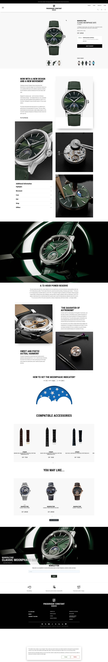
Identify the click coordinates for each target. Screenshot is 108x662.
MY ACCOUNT (71, 613)
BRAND (29, 614)
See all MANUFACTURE (54, 520)
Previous (11, 443)
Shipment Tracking (33, 616)
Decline (75, 656)
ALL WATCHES (31, 611)
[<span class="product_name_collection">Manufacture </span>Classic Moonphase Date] (79, 63)
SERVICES (89, 5)
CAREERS (71, 619)
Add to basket (89, 46)
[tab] (33, 187)
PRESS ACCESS (53, 613)
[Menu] (3, 7)
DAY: (44, 380)
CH (104, 5)
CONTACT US (99, 5)
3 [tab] (55, 516)
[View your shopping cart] (105, 10)
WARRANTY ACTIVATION (73, 611)
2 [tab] (55, 463)
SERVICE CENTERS (53, 618)
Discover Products (7, 563)
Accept (65, 656)
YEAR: (59, 380)
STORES (94, 5)
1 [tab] (53, 463)
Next (96, 443)
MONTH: (50, 380)
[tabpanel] (25, 443)
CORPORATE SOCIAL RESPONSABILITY (72, 616)
